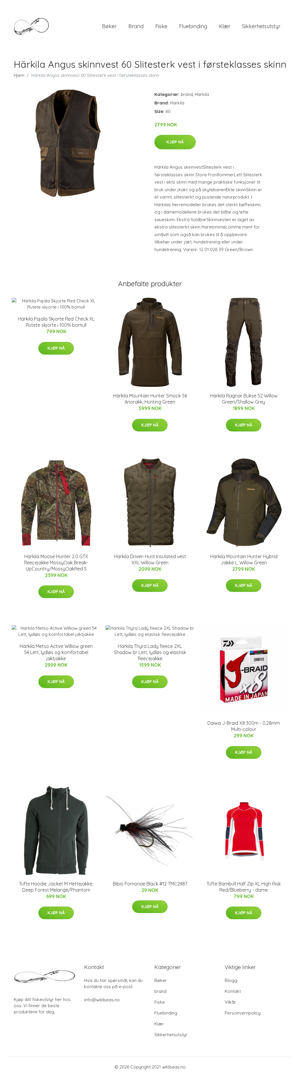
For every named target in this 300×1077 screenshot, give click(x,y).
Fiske (161, 26)
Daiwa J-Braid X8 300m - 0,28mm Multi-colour (243, 726)
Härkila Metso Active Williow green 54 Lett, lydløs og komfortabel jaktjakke (56, 652)
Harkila (202, 94)
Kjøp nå (175, 142)
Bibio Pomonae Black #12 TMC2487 (150, 884)
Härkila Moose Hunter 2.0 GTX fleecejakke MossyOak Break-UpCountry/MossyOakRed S (56, 562)
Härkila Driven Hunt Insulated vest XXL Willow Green (150, 559)
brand (136, 26)
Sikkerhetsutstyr (261, 26)
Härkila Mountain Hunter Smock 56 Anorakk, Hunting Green (150, 399)
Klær (224, 26)
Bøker (109, 26)
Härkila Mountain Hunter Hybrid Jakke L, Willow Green (243, 559)
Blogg (231, 980)
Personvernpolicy (242, 1013)
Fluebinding (193, 26)
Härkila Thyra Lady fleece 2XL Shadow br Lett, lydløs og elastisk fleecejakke (150, 652)
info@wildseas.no (102, 1000)
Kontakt (233, 991)
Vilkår (230, 1002)
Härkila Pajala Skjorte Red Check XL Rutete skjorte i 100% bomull (56, 322)
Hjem (19, 75)
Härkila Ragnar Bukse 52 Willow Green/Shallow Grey (243, 399)
